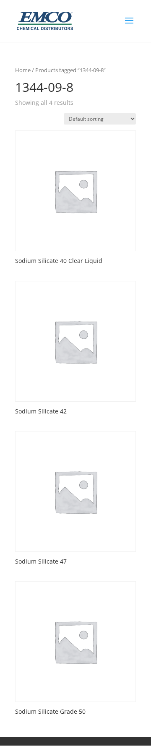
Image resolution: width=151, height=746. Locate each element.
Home (23, 70)
